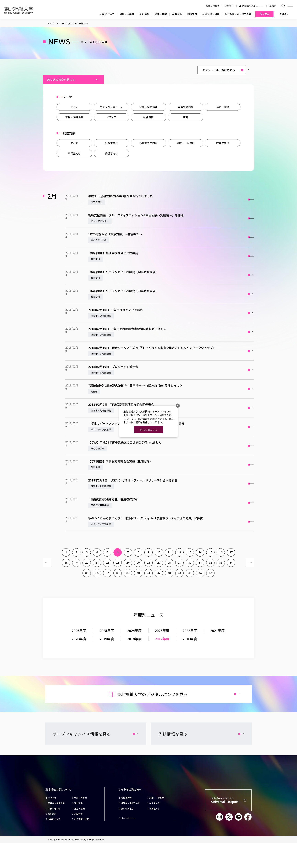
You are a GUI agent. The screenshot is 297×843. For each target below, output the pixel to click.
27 (158, 562)
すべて (74, 107)
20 (86, 562)
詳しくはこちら (148, 429)
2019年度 (107, 638)
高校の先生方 (127, 808)
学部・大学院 (127, 14)
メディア (111, 117)
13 (189, 552)
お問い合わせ (54, 808)
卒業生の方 (154, 808)
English (272, 5)
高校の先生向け (148, 143)
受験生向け (111, 143)
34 (231, 562)
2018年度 (134, 638)
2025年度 (107, 630)
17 (231, 552)
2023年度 (162, 630)
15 (210, 552)
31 (200, 562)
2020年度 (79, 638)
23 (117, 562)
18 (66, 562)
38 (117, 573)
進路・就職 (161, 14)
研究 (185, 117)
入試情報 (144, 14)
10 (158, 552)
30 (189, 562)
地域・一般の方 (156, 798)
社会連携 (148, 117)
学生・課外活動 (74, 117)
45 (189, 573)
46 (200, 573)
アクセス (229, 5)
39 (127, 573)
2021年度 (217, 630)
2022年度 (190, 630)
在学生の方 (154, 803)
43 (169, 573)
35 (86, 573)
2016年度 (190, 638)
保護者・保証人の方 (130, 803)
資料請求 (52, 813)
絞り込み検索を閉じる (61, 79)
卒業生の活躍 (185, 107)
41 (148, 573)
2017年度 (162, 638)
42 (158, 573)
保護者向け (111, 153)
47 (210, 573)
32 (210, 562)
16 (220, 552)
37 (107, 573)
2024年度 (134, 630)
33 (220, 562)
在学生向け (222, 143)
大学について (107, 14)
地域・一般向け (186, 143)
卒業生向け (74, 153)
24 (127, 562)
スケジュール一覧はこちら (218, 70)
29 (179, 562)
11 (169, 552)
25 (138, 562)
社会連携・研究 (210, 14)
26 (148, 562)
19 (76, 562)
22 (107, 562)
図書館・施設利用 (56, 803)
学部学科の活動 (148, 107)
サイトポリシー (128, 818)
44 (179, 573)
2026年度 (79, 630)
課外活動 (177, 14)
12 (179, 552)
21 (96, 562)
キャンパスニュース (111, 107)
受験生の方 (126, 798)
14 (200, 552)
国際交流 (192, 14)
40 (138, 573)
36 (96, 573)
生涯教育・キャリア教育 (238, 14)
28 (169, 562)
